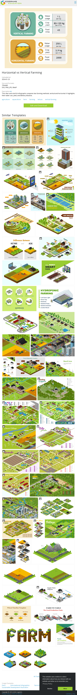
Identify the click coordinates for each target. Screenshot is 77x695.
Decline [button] (49, 688)
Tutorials (68, 694)
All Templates (38, 676)
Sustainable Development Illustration (15, 687)
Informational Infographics (19, 685)
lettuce (40, 99)
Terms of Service (17, 694)
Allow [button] (65, 688)
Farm (3, 685)
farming (32, 99)
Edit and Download (38, 105)
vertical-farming (50, 99)
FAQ (73, 694)
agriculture (6, 99)
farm (25, 99)
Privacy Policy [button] (47, 684)
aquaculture (16, 99)
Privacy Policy (6, 694)
